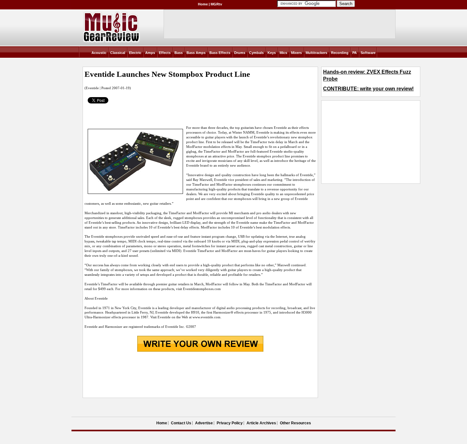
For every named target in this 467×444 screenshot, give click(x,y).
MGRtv (216, 4)
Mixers (296, 53)
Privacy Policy (230, 423)
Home (203, 4)
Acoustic (98, 53)
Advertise (204, 423)
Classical (117, 53)
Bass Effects (219, 53)
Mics (283, 53)
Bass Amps (196, 53)
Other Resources (295, 423)
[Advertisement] (200, 375)
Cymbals (256, 53)
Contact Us (181, 423)
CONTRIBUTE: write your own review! (368, 88)
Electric (135, 53)
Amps (150, 53)
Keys (271, 53)
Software (368, 53)
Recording (340, 53)
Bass (178, 53)
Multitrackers (316, 53)
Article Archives (261, 423)
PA (354, 53)
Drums (239, 53)
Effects (165, 53)
